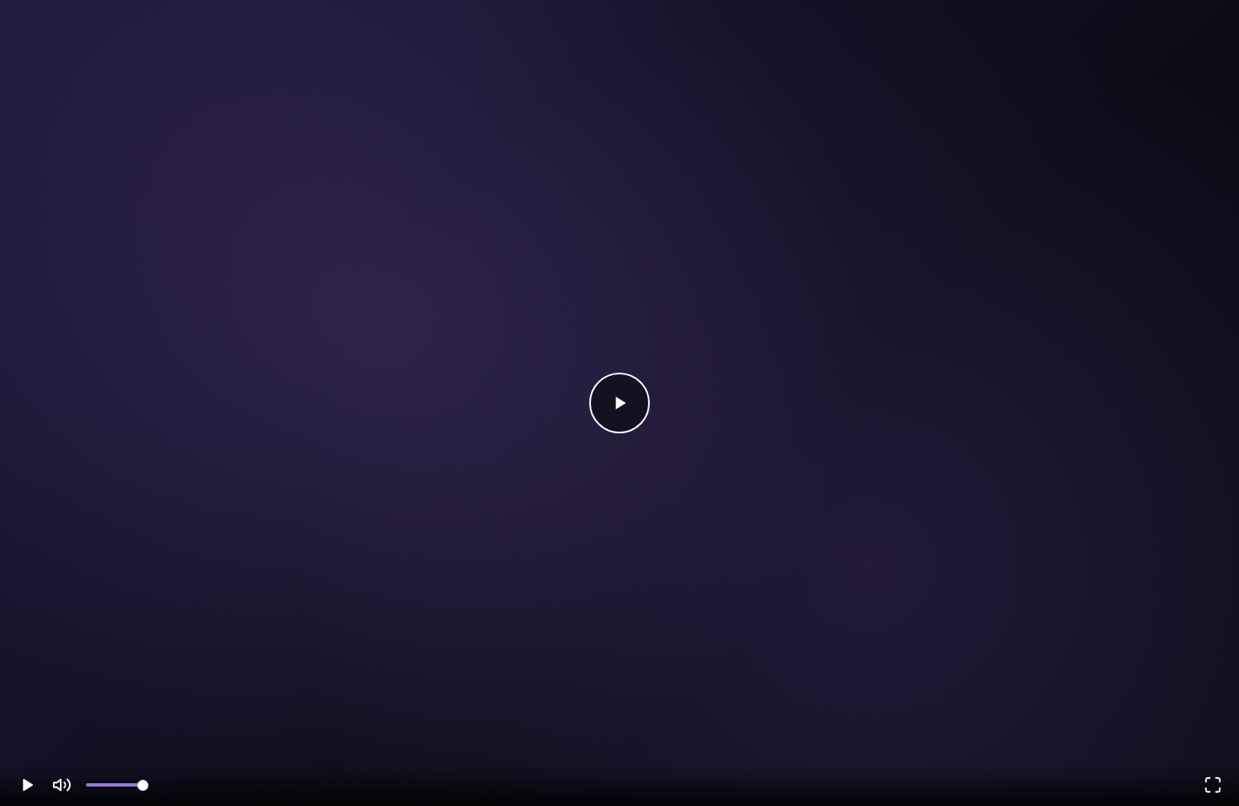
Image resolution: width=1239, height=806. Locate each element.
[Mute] (62, 785)
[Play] (26, 785)
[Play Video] (619, 403)
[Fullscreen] (1213, 785)
